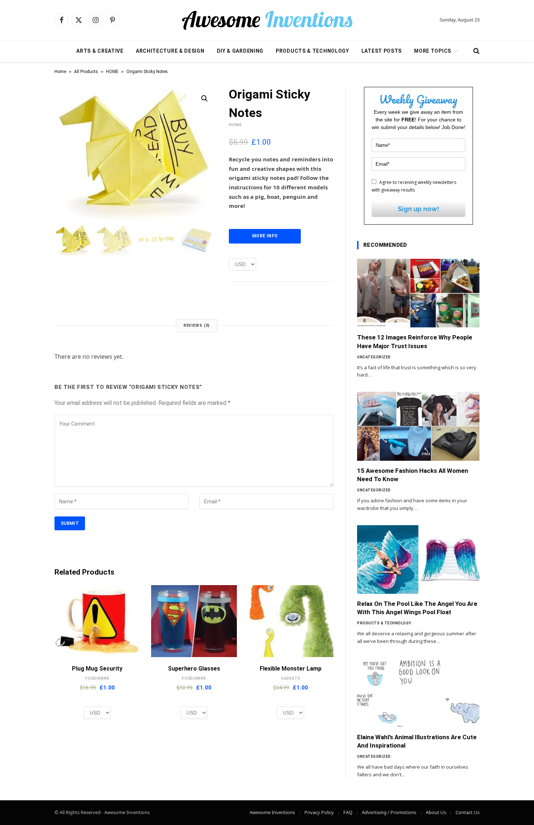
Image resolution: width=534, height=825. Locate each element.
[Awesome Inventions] (267, 20)
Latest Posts (381, 51)
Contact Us (468, 812)
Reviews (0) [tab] (196, 325)
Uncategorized (374, 357)
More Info (265, 235)
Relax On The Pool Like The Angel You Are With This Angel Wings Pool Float (417, 608)
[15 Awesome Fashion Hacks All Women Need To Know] (418, 426)
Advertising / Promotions (389, 812)
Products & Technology (312, 51)
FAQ (347, 812)
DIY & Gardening (240, 51)
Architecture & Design (170, 51)
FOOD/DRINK (97, 678)
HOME (112, 71)
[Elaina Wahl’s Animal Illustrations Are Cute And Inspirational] (418, 692)
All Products (86, 71)
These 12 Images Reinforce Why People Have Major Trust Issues (414, 341)
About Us (436, 812)
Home (60, 71)
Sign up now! (418, 209)
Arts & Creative (100, 51)
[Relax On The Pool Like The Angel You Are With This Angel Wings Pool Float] (418, 559)
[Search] (476, 51)
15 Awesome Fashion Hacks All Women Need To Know (412, 475)
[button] (204, 98)
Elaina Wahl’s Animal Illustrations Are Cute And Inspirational (417, 741)
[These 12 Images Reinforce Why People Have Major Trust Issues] (418, 293)
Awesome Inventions (272, 812)
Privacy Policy (319, 812)
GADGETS (290, 678)
